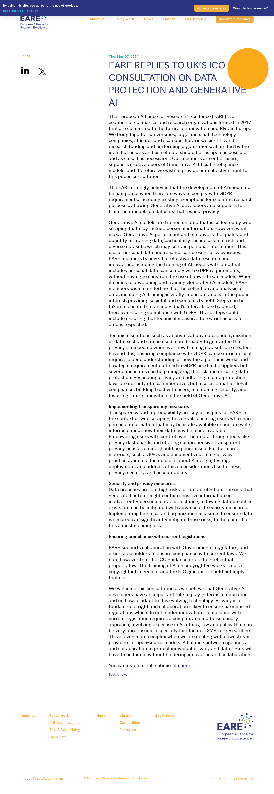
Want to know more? (250, 8)
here (185, 665)
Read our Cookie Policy (20, 11)
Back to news (118, 674)
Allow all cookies (211, 8)
